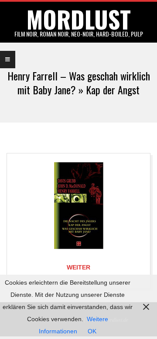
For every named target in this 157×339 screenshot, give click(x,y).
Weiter (78, 267)
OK (92, 331)
